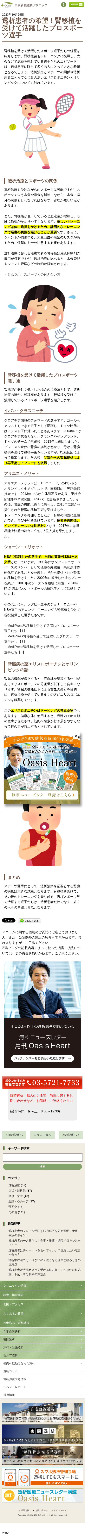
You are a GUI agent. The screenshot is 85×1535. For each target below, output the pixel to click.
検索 (42, 1166)
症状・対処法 (17, 1190)
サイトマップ (60, 1510)
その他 (12, 1212)
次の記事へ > (70, 1134)
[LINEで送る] (29, 920)
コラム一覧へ (42, 1134)
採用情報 (25, 1510)
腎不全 (12, 1206)
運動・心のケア (18, 1201)
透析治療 (14, 1185)
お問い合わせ (41, 1510)
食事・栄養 (15, 1196)
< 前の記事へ (14, 1134)
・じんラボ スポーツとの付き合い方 (32, 274)
